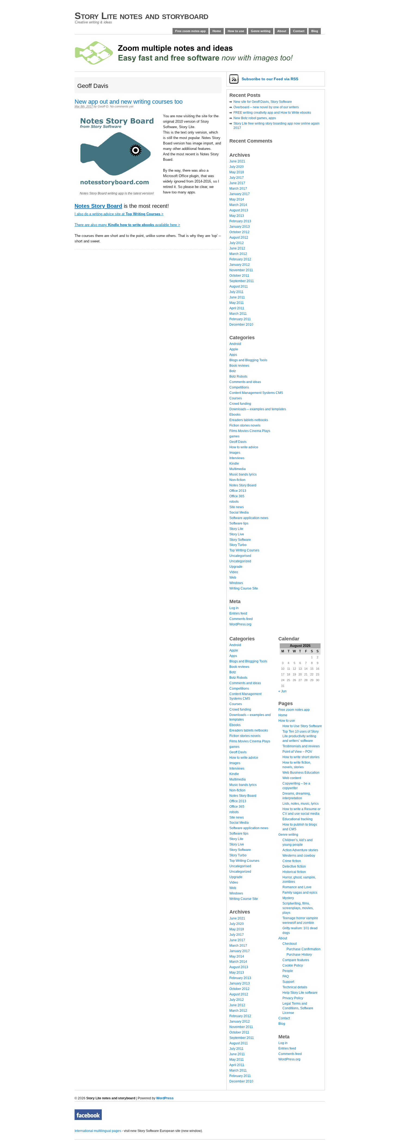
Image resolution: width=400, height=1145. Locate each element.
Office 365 (236, 496)
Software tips (238, 523)
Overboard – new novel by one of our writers (266, 107)
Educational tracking (297, 819)
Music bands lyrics (243, 474)
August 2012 (238, 237)
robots (234, 502)
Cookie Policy (292, 965)
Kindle (234, 463)
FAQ (285, 976)
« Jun (282, 691)
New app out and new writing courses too (129, 101)
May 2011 (236, 303)
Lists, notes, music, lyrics (300, 803)
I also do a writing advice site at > (119, 214)
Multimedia (237, 469)
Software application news (248, 518)
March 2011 (238, 314)
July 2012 (236, 243)
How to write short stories (300, 757)
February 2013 (240, 221)
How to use (236, 31)
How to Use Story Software (302, 726)
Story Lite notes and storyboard (141, 15)
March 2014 (238, 205)
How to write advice (243, 447)
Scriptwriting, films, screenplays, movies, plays (297, 908)
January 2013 (239, 227)
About (281, 31)
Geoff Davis (238, 442)
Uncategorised (240, 556)
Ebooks (235, 414)
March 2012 (238, 254)
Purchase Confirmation (304, 949)
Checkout (289, 944)
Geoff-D (103, 106)
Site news (236, 507)
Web (232, 577)
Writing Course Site (243, 588)
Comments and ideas (245, 382)
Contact (298, 31)
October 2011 (239, 275)
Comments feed (241, 619)
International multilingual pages (98, 1131)
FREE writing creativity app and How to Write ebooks (272, 113)
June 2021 (237, 161)
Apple (233, 349)
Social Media (239, 512)
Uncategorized (240, 561)
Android (235, 344)
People (287, 971)
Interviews (236, 458)
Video (233, 572)
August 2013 (238, 210)
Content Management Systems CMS (256, 393)
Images (234, 453)
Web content (291, 778)
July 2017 (236, 178)
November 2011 (241, 270)
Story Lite (236, 529)
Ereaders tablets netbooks (248, 420)
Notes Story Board (242, 485)
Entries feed (238, 613)
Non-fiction (237, 480)
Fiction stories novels (244, 425)
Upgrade (235, 567)
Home (217, 31)
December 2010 (241, 324)
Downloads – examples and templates (257, 409)
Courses (235, 398)
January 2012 (239, 265)
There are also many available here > (127, 225)
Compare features (295, 960)
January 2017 (239, 194)
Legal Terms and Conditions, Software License (297, 1008)
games (234, 436)
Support (288, 982)
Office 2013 (237, 491)
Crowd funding (240, 404)
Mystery (288, 898)
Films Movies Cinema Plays (249, 431)
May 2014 (236, 199)
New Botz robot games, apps (254, 118)
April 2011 (236, 308)
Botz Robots (238, 376)
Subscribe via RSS (270, 79)
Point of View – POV (297, 752)
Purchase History (299, 954)
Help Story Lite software (300, 993)
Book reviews (239, 366)
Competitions (239, 387)
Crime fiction (291, 861)
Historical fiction (294, 872)
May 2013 (236, 216)
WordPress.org (240, 624)
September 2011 (241, 281)
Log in (234, 608)
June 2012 (237, 248)
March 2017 (238, 188)
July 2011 (236, 292)
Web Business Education (300, 772)
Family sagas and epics (299, 892)
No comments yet (121, 106)
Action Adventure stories (300, 850)
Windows (236, 583)
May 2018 (236, 172)
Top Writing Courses (244, 550)
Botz (232, 371)
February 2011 (240, 319)
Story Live (236, 534)
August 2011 (238, 286)
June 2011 (237, 297)
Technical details (294, 987)
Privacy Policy (292, 998)
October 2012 (239, 232)
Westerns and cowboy (298, 855)
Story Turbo (238, 545)
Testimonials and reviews (301, 746)
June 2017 (237, 183)
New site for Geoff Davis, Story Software (262, 102)
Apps (233, 355)
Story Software (240, 540)
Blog (314, 31)
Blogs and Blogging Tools (248, 360)
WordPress (165, 1098)
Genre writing (260, 31)
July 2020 (236, 167)
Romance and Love (297, 887)
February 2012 (240, 259)
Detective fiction (294, 866)
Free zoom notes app (190, 31)
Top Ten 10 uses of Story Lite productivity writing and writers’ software (300, 736)
